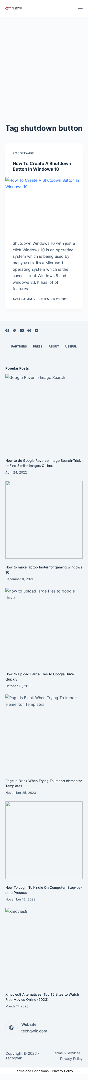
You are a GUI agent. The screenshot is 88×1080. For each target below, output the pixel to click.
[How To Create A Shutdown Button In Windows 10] (44, 206)
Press (38, 346)
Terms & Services (66, 1053)
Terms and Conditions (32, 1071)
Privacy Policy (71, 1058)
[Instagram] (22, 330)
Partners (19, 346)
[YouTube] (36, 330)
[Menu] (80, 8)
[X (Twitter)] (14, 330)
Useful (71, 346)
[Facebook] (7, 330)
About (54, 346)
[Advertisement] (44, 64)
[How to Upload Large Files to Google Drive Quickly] (44, 627)
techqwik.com (34, 1031)
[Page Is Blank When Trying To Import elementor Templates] (44, 733)
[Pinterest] (29, 330)
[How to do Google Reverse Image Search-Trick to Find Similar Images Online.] (44, 413)
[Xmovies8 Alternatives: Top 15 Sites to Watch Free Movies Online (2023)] (44, 947)
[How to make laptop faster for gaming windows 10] (44, 520)
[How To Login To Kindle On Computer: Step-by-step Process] (44, 840)
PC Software (23, 153)
